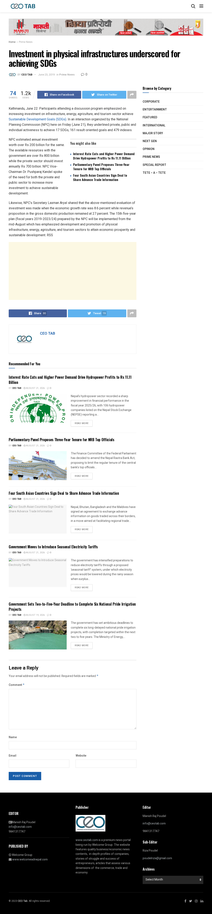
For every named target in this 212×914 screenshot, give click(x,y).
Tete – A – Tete (154, 173)
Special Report (154, 165)
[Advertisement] (72, 271)
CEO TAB (26, 75)
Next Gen (150, 141)
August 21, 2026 (35, 388)
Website (81, 755)
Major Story (153, 133)
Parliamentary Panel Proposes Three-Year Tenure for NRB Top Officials (101, 166)
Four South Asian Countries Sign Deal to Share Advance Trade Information (100, 177)
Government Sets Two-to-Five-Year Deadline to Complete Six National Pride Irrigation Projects (72, 606)
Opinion (148, 149)
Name (13, 737)
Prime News (26, 42)
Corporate (151, 101)
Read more (82, 423)
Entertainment (155, 109)
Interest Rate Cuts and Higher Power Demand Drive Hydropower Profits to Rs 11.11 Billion (104, 155)
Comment (17, 685)
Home (12, 42)
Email (12, 755)
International (154, 125)
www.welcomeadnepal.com (30, 859)
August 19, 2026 (35, 615)
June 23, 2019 (46, 75)
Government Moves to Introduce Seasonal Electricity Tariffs (53, 546)
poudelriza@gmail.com (157, 858)
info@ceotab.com (20, 827)
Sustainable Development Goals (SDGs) (37, 119)
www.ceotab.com (87, 840)
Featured (150, 117)
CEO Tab (16, 388)
